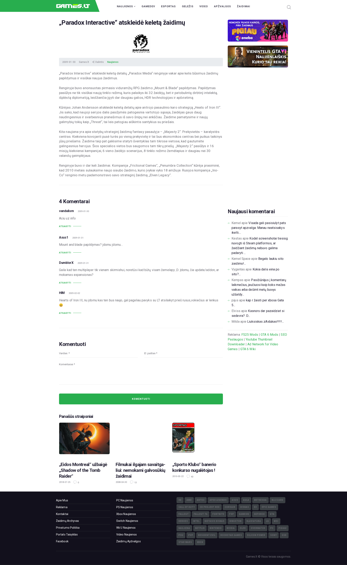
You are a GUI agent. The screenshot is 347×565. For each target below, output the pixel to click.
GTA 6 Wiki (248, 349)
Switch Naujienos (127, 520)
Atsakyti (65, 226)
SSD (284, 535)
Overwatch (258, 528)
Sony (273, 535)
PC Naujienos (124, 500)
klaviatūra (254, 521)
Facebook (62, 541)
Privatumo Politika (68, 527)
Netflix (200, 528)
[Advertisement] (258, 144)
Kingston (236, 521)
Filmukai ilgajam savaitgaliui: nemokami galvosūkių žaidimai (140, 470)
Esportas (168, 6)
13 (135, 482)
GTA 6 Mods (269, 335)
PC (272, 528)
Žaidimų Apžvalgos (128, 541)
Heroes (183, 521)
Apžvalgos (222, 6)
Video (203, 6)
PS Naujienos (124, 507)
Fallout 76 (200, 514)
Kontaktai (62, 514)
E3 (255, 507)
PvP (190, 535)
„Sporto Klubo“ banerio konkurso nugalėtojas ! (194, 467)
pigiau (283, 528)
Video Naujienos (126, 534)
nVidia (231, 528)
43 (191, 476)
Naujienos (125, 6)
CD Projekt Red (210, 507)
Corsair (230, 507)
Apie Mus (62, 500)
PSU (181, 535)
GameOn (244, 514)
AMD (189, 500)
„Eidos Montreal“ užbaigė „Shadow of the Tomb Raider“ (83, 470)
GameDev (148, 6)
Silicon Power (256, 535)
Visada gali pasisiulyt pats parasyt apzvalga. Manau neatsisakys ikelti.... (259, 228)
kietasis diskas (215, 521)
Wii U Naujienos (126, 527)
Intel (196, 521)
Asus (235, 500)
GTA (272, 514)
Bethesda (260, 500)
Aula (246, 500)
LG (267, 521)
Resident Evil (206, 535)
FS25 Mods (249, 335)
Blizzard (277, 500)
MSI (276, 521)
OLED (243, 528)
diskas (244, 507)
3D (180, 500)
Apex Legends (218, 500)
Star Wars (185, 542)
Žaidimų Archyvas (67, 520)
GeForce (259, 514)
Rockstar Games (231, 535)
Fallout (184, 514)
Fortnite (218, 514)
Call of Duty (187, 507)
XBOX (200, 542)
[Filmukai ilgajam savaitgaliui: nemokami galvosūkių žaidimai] (141, 440)
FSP (231, 514)
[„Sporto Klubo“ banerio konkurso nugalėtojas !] (197, 440)
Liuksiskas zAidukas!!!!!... (265, 321)
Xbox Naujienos (126, 514)
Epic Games (269, 507)
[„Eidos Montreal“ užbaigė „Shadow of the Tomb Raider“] (84, 440)
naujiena (184, 528)
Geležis (187, 6)
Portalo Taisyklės (67, 534)
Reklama (61, 507)
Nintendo (216, 528)
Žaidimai (243, 6)
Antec (201, 500)
